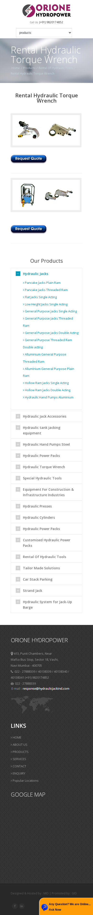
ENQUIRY (18, 773)
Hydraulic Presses (37, 506)
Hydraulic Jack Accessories (44, 416)
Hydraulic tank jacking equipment (41, 430)
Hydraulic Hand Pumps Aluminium (48, 397)
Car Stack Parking (37, 579)
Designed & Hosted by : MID (30, 893)
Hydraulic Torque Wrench (44, 467)
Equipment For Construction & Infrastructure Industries (48, 492)
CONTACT (19, 766)
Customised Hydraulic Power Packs (46, 543)
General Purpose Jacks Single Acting (50, 311)
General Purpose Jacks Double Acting (51, 333)
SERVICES (19, 759)
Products (29, 68)
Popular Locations (25, 780)
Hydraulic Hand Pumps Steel (46, 444)
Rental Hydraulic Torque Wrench (32, 73)
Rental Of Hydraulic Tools (56, 68)
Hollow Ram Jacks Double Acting (47, 390)
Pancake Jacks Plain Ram (42, 282)
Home (15, 68)
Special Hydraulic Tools (42, 478)
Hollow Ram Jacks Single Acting (46, 383)
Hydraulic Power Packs (41, 455)
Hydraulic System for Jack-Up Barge (47, 605)
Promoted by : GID (64, 893)
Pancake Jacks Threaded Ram (46, 290)
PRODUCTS (20, 752)
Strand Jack (32, 590)
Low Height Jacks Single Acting (45, 304)
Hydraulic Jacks (35, 273)
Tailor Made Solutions (41, 568)
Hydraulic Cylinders (39, 517)
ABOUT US (19, 744)
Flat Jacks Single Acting (40, 297)
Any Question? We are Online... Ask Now (70, 907)
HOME (16, 737)
